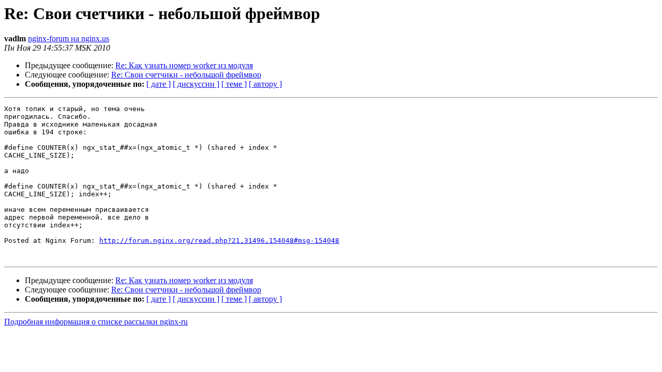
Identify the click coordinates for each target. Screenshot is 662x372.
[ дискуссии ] (196, 84)
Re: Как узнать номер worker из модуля (184, 65)
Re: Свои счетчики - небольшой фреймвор (186, 74)
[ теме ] (234, 84)
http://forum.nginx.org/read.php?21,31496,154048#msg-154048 (219, 240)
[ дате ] (158, 84)
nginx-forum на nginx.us (68, 38)
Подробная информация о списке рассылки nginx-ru (96, 321)
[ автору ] (265, 84)
